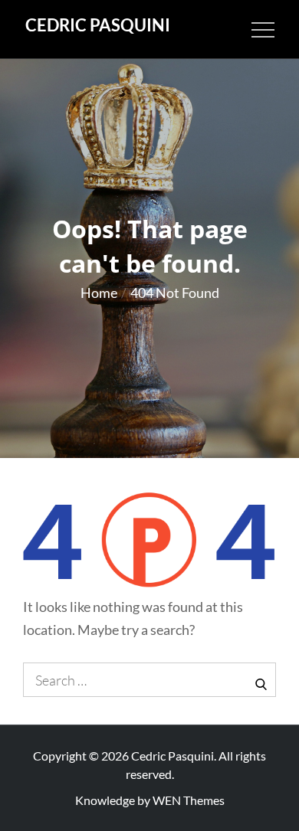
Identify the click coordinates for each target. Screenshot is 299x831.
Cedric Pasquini (97, 25)
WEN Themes (189, 800)
